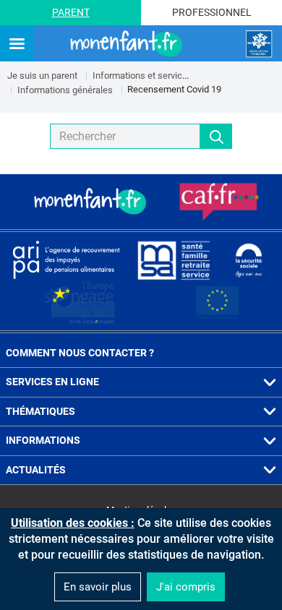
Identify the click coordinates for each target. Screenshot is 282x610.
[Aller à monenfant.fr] (128, 44)
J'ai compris (185, 586)
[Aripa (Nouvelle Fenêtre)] (66, 259)
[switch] (17, 44)
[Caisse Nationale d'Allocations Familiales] (258, 44)
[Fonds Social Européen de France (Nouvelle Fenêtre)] (79, 303)
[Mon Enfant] (92, 202)
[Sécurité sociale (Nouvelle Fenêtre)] (248, 259)
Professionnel (212, 12)
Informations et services (142, 75)
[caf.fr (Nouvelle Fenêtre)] (219, 201)
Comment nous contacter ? (80, 352)
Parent (71, 12)
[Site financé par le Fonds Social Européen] (217, 303)
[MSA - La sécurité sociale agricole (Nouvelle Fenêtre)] (173, 259)
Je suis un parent (42, 75)
